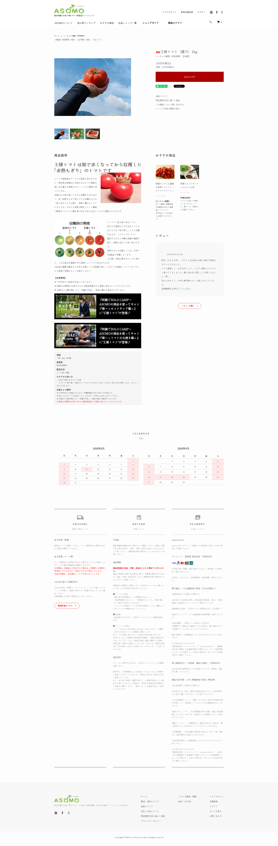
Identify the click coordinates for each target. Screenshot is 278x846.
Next (127, 87)
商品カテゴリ (175, 22)
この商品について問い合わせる (170, 104)
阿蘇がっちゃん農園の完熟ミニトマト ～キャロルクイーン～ (165, 187)
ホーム (57, 35)
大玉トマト (97, 39)
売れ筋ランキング (86, 23)
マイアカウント (169, 12)
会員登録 (214, 801)
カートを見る (216, 811)
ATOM (187, 801)
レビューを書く (188, 305)
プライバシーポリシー (151, 820)
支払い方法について (150, 811)
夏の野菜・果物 (84, 39)
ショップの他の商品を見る (168, 108)
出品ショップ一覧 (127, 23)
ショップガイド (150, 22)
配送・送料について (150, 801)
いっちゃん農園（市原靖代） (75, 35)
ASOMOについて (63, 23)
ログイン (201, 12)
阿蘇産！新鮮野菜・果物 (65, 39)
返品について (162, 96)
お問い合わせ (216, 816)
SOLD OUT (189, 76)
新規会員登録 (187, 12)
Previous (58, 87)
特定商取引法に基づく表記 (168, 100)
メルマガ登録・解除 (187, 796)
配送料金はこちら (65, 605)
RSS (180, 801)
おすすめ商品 (107, 23)
